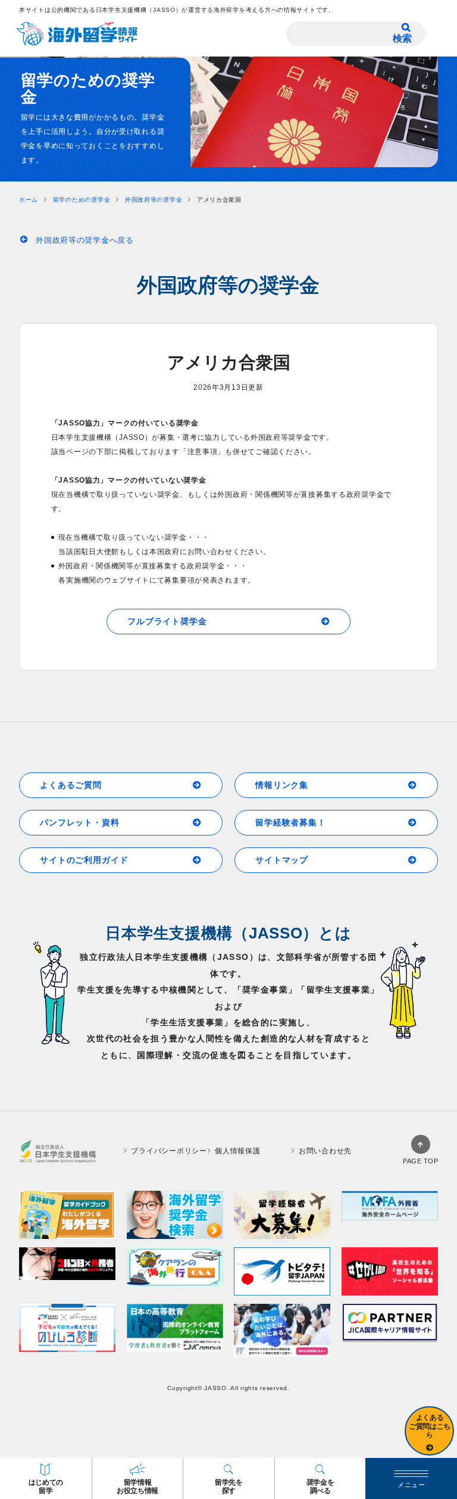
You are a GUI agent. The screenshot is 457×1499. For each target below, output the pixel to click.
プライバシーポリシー (168, 1151)
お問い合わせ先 (325, 1151)
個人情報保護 (237, 1151)
